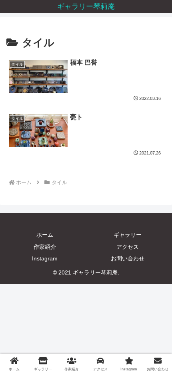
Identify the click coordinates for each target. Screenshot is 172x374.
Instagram (45, 258)
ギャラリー (128, 235)
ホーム (44, 235)
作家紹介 (45, 247)
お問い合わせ (127, 258)
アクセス (127, 247)
